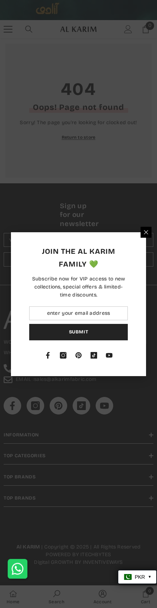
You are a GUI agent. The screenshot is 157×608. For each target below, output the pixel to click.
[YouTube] (109, 355)
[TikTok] (94, 355)
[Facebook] (47, 355)
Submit (78, 331)
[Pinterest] (78, 355)
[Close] (146, 232)
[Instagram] (63, 355)
